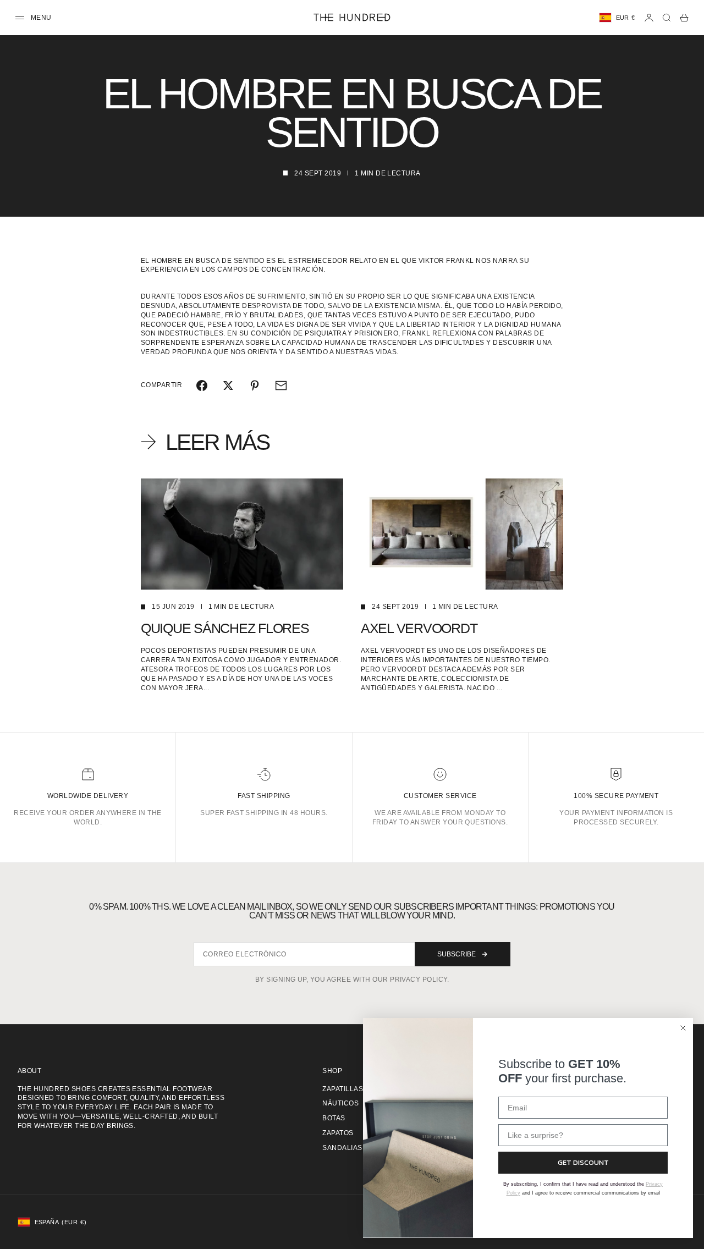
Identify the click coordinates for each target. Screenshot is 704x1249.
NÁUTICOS (340, 1103)
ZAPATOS (337, 1133)
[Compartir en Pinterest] (254, 385)
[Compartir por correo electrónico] (281, 385)
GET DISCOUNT (583, 1162)
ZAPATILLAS (342, 1089)
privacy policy (418, 979)
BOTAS (333, 1118)
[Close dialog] (683, 1027)
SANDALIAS (342, 1148)
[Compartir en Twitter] (228, 385)
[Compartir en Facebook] (201, 385)
